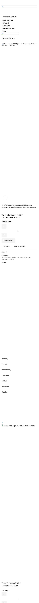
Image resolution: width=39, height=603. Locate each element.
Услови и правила (8, 407)
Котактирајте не (8, 411)
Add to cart (8, 240)
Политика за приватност (11, 403)
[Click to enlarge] (5, 198)
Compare (7, 246)
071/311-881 (6, 349)
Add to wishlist (19, 246)
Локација (5, 415)
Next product (7, 211)
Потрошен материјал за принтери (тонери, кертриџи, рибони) (16, 258)
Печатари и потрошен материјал (15, 205)
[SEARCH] (34, 16)
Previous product (3, 211)
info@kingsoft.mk (8, 345)
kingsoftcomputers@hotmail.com (14, 347)
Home (3, 205)
